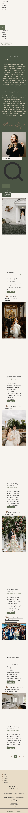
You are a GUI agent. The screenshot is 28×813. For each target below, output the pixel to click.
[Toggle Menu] (2, 19)
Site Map (14, 805)
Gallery (4, 34)
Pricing (4, 3)
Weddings (6, 195)
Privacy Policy (14, 803)
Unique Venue (9, 514)
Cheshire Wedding (15, 379)
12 (9, 759)
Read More (11, 292)
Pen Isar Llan (10, 272)
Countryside (8, 298)
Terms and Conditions (14, 804)
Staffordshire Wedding (16, 593)
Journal (4, 7)
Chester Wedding (15, 487)
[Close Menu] (2, 27)
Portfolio (4, 5)
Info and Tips (7, 192)
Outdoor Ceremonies (14, 512)
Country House (12, 296)
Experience (5, 1)
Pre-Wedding (7, 194)
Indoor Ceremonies (13, 620)
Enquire (4, 9)
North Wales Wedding (16, 274)
